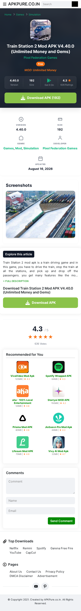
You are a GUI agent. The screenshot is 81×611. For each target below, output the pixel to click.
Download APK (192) (43, 98)
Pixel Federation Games (40, 57)
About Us (16, 571)
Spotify (41, 548)
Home (8, 14)
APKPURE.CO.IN (24, 4)
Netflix (14, 548)
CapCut (31, 552)
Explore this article (18, 254)
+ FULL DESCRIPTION (16, 281)
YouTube (15, 552)
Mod (18, 148)
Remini (27, 548)
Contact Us (33, 571)
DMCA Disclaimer (21, 576)
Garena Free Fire (61, 548)
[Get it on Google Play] (49, 80)
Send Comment (61, 521)
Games (20, 14)
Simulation (35, 14)
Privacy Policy (55, 571)
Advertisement (47, 576)
